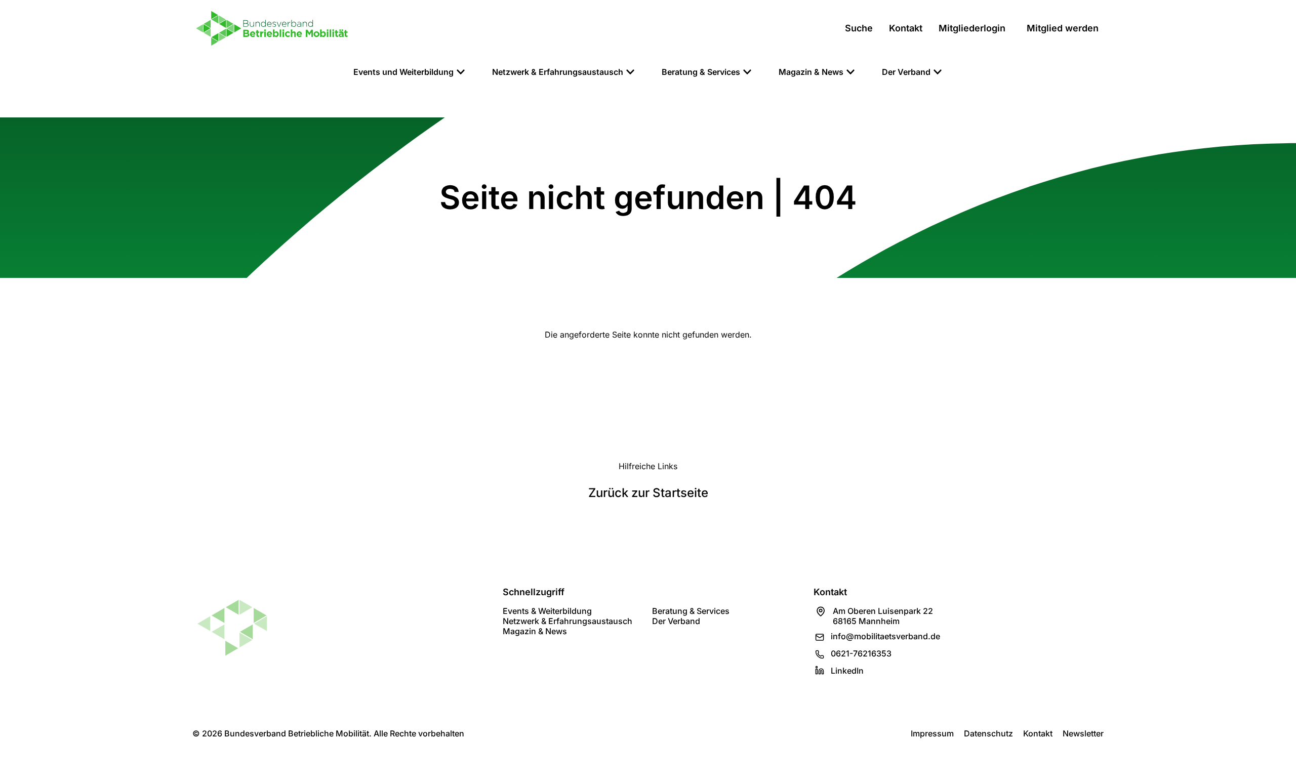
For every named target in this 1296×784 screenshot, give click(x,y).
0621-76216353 (861, 653)
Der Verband (676, 621)
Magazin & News (535, 631)
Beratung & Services (691, 611)
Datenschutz (988, 733)
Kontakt (1037, 733)
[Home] (271, 28)
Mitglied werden (1063, 28)
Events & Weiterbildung (547, 611)
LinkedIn (847, 671)
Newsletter (1083, 733)
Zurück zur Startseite (648, 492)
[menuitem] (409, 72)
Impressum (932, 733)
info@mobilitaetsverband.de (885, 636)
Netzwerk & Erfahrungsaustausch (567, 621)
